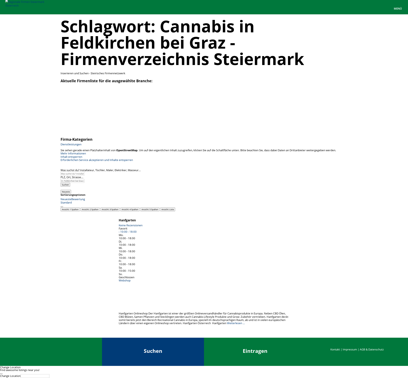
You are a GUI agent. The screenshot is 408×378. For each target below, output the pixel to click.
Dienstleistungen (71, 144)
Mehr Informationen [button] (73, 153)
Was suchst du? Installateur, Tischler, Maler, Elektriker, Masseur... (101, 170)
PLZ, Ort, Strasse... (72, 177)
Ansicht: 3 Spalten (110, 209)
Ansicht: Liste (167, 209)
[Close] (1, 373)
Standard (66, 202)
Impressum (350, 349)
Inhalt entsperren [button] (71, 157)
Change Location (10, 376)
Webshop (125, 280)
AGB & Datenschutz (372, 349)
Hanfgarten (127, 220)
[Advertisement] (204, 111)
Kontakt (335, 349)
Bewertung (78, 199)
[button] (128, 231)
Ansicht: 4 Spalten (130, 209)
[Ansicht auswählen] (62, 206)
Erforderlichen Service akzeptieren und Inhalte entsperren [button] (97, 160)
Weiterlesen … (236, 323)
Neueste (66, 191)
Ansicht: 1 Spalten (70, 209)
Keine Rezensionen (130, 225)
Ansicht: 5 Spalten (150, 209)
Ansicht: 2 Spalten (90, 209)
